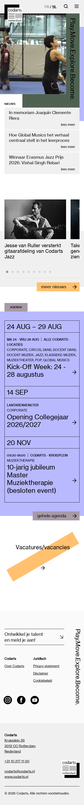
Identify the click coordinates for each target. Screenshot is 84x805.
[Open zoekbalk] (66, 7)
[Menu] (77, 7)
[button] (7, 272)
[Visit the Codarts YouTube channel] (34, 700)
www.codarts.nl (16, 777)
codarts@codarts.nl (19, 771)
